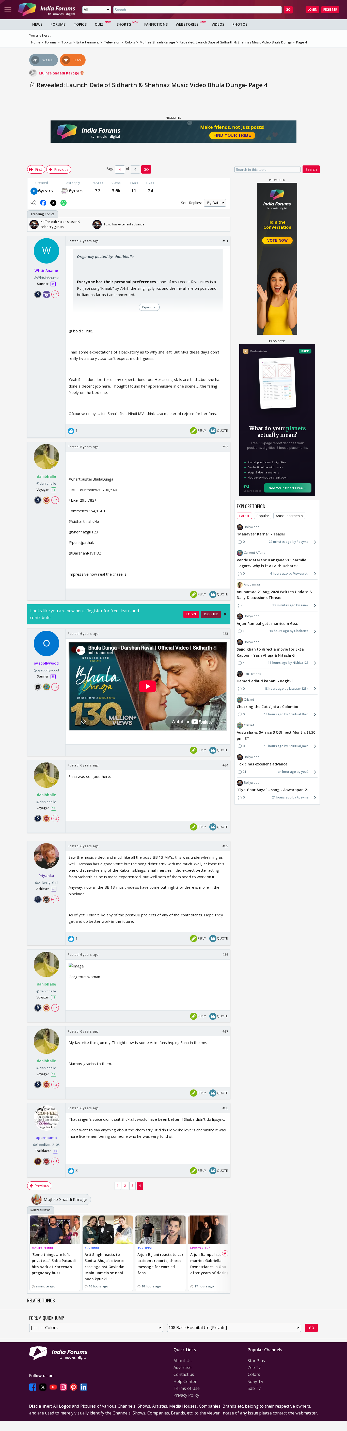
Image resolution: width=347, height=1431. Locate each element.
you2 (304, 772)
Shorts (124, 24)
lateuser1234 (298, 688)
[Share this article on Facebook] (43, 202)
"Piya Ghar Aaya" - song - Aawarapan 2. (272, 790)
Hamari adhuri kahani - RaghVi (265, 681)
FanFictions (156, 24)
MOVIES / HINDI (42, 1248)
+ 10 (54, 686)
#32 (225, 446)
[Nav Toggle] (8, 10)
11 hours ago (277, 663)
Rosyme (302, 542)
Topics (80, 24)
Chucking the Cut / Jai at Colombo (267, 706)
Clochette (301, 631)
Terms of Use (187, 1388)
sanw (304, 605)
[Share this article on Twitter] (53, 202)
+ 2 (55, 294)
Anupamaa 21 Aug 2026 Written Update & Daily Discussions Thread (274, 594)
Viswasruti (300, 574)
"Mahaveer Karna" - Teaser (261, 534)
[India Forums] (46, 9)
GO (288, 9)
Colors (254, 1374)
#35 (225, 846)
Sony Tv (255, 1381)
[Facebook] (32, 1387)
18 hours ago (274, 688)
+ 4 (55, 1161)
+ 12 (54, 899)
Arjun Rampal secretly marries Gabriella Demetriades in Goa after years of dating (210, 1263)
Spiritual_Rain (298, 714)
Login (312, 9)
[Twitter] (42, 1387)
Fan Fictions (252, 674)
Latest (244, 515)
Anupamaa (252, 584)
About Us (183, 1360)
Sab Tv (254, 1388)
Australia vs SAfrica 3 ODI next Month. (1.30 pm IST (276, 735)
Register (330, 9)
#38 (225, 1108)
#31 (225, 241)
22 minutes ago (280, 542)
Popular (262, 515)
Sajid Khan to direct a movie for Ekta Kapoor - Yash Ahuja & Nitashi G (270, 652)
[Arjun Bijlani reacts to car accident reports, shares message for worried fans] (160, 1229)
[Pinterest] (73, 1387)
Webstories (187, 24)
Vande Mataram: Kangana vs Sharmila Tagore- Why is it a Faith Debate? (271, 563)
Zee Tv (254, 1367)
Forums (58, 24)
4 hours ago (279, 574)
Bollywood (252, 527)
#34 (225, 765)
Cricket (249, 699)
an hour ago (287, 772)
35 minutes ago (284, 605)
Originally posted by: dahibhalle (105, 256)
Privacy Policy (186, 1395)
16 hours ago (279, 631)
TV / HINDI (92, 1248)
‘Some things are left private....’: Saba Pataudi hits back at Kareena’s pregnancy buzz (54, 1263)
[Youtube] (53, 1387)
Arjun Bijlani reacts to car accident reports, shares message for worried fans (160, 1263)
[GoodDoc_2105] (64, 191)
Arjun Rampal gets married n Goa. (267, 623)
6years (45, 191)
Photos (239, 24)
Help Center (185, 1381)
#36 (225, 954)
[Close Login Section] (225, 614)
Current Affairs (254, 553)
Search (311, 169)
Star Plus (256, 1360)
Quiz (99, 24)
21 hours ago (282, 797)
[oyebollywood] (34, 191)
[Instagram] (63, 1387)
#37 (225, 1031)
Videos (218, 24)
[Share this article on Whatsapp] (63, 202)
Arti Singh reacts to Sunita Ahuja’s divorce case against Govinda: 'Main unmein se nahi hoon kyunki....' (104, 1266)
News (37, 24)
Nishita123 (300, 663)
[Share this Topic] (33, 202)
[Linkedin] (83, 1387)
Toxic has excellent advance (262, 764)
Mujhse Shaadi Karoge (59, 73)
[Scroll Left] (32, 224)
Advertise (183, 1367)
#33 (225, 633)
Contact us (184, 1374)
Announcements (289, 515)
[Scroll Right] (225, 224)
